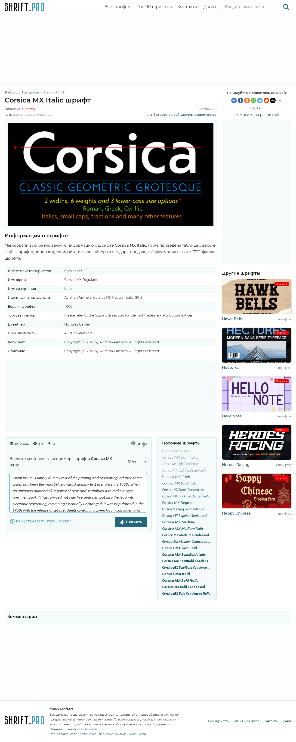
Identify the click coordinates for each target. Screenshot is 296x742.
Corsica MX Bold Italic (180, 581)
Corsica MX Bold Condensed (183, 587)
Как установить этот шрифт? (43, 521)
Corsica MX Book (176, 477)
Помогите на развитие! (256, 114)
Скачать (134, 522)
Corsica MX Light (175, 451)
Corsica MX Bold (176, 574)
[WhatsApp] (253, 100)
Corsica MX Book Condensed (183, 490)
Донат (209, 6)
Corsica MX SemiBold (179, 548)
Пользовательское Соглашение (72, 734)
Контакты (187, 6)
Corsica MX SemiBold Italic (184, 555)
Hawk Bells (232, 319)
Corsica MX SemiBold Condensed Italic (187, 568)
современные (205, 114)
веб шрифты (183, 114)
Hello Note (232, 416)
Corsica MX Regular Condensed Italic (187, 516)
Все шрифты (117, 6)
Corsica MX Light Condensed (181, 464)
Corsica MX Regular (177, 503)
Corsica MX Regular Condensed (183, 509)
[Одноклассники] (247, 100)
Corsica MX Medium (178, 522)
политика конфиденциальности (122, 734)
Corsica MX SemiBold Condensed (187, 561)
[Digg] (273, 100)
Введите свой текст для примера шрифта (60, 461)
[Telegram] (260, 100)
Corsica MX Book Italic (179, 483)
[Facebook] (240, 100)
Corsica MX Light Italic (179, 457)
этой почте (89, 729)
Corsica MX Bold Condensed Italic (186, 594)
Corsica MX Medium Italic (183, 529)
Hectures (230, 367)
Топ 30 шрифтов (154, 6)
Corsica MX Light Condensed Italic (184, 470)
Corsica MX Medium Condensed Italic (187, 542)
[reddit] (266, 100)
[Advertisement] (148, 49)
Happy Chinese (236, 513)
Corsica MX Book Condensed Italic (186, 496)
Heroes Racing (236, 465)
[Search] (286, 7)
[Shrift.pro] (24, 7)
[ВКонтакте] (234, 100)
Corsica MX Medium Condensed (185, 535)
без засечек (162, 114)
